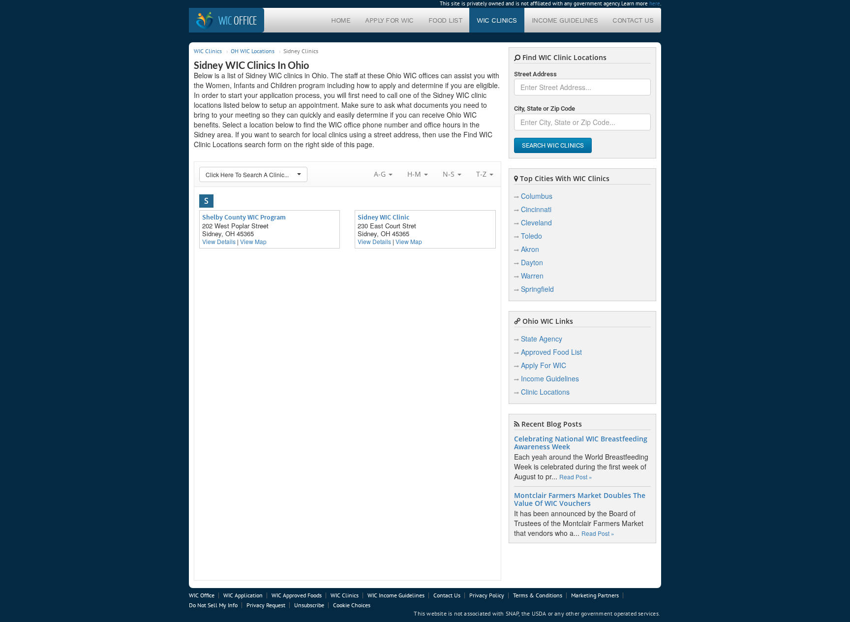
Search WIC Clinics (553, 145)
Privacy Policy (486, 595)
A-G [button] (381, 174)
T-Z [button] (482, 174)
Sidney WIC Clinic (383, 217)
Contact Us (632, 20)
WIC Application (243, 595)
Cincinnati (536, 209)
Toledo (531, 236)
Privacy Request (265, 605)
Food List (445, 20)
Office (237, 20)
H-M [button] (415, 174)
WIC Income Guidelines (396, 595)
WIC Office (201, 595)
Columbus (536, 196)
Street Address (535, 74)
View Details (219, 241)
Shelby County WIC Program (244, 217)
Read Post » (575, 476)
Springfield (537, 289)
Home (340, 20)
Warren (532, 275)
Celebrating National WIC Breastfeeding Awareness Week (580, 443)
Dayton (532, 262)
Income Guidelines (565, 20)
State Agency (541, 338)
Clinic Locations (545, 392)
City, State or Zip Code (544, 108)
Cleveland (536, 222)
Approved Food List (551, 352)
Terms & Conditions (537, 595)
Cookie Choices (351, 605)
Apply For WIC (389, 20)
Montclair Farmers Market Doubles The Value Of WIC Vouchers (579, 499)
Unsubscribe (309, 605)
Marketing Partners (595, 595)
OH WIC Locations (252, 51)
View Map (253, 241)
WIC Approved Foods (297, 595)
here (654, 3)
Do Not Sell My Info (213, 605)
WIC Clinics (497, 20)
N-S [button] (449, 174)
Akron (530, 249)
